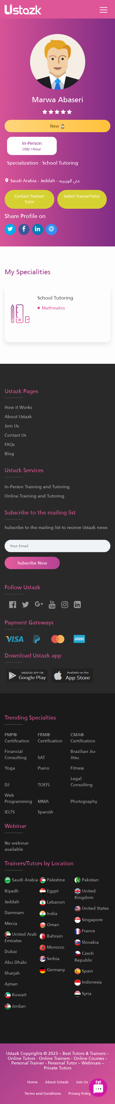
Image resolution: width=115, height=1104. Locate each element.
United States (95, 908)
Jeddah (12, 901)
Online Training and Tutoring (34, 496)
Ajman (11, 983)
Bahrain (54, 936)
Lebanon (55, 902)
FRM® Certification (50, 737)
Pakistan (90, 879)
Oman (52, 924)
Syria (86, 993)
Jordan (18, 1006)
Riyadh (12, 891)
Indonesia (91, 982)
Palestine (55, 879)
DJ (7, 784)
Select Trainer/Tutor (82, 196)
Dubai (11, 951)
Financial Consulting (16, 754)
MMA (43, 801)
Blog (9, 453)
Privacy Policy (79, 1093)
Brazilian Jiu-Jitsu (84, 754)
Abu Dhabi (16, 962)
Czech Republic (84, 956)
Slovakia (90, 942)
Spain (87, 971)
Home (32, 1082)
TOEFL (44, 784)
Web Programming (18, 798)
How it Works (18, 407)
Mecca (11, 923)
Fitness (77, 768)
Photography (84, 801)
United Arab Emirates (21, 937)
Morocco (55, 947)
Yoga (10, 768)
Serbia (52, 958)
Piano (43, 768)
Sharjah (12, 973)
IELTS (10, 811)
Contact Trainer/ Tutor (29, 199)
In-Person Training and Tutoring (37, 486)
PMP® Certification (17, 737)
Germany (55, 969)
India (51, 913)
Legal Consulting (82, 781)
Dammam (14, 912)
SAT (41, 757)
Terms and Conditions (43, 1093)
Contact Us (15, 435)
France (88, 930)
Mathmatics (53, 307)
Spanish (45, 811)
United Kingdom (85, 894)
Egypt (52, 891)
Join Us (12, 425)
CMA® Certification (83, 737)
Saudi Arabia (24, 879)
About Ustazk (18, 416)
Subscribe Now (32, 563)
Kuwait (18, 994)
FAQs (9, 444)
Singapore (92, 919)
